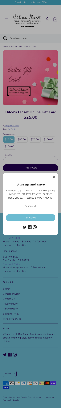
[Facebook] (30, 227)
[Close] (54, 177)
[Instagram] (35, 227)
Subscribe (31, 217)
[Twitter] (25, 227)
